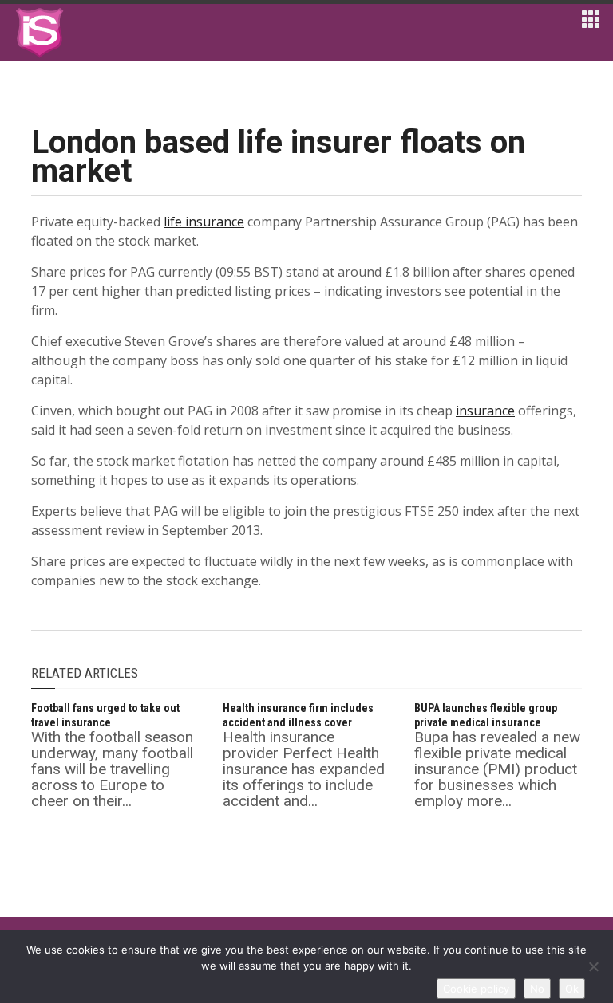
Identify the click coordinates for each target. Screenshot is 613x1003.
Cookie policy (476, 988)
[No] (593, 966)
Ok (572, 988)
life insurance (204, 221)
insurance (485, 410)
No (537, 988)
